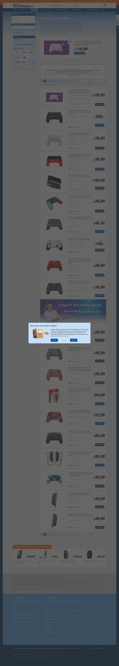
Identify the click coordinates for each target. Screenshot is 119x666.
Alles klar (54, 340)
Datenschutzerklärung (56, 336)
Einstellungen (64, 340)
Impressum (65, 336)
